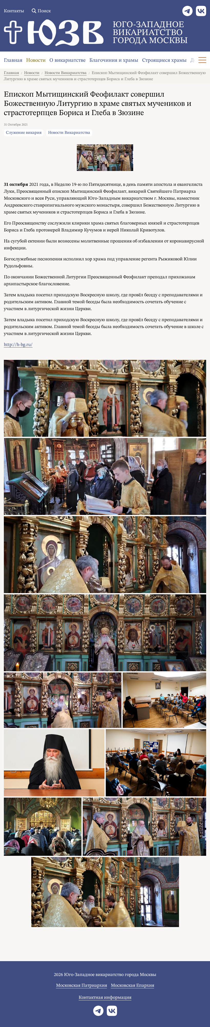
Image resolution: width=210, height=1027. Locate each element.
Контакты (14, 11)
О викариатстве (67, 60)
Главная (13, 60)
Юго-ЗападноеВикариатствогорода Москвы (150, 33)
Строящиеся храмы (164, 60)
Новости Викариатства (66, 73)
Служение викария (23, 133)
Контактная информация (105, 997)
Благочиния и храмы (113, 60)
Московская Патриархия (81, 985)
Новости (36, 60)
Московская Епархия (132, 985)
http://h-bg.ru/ (18, 344)
